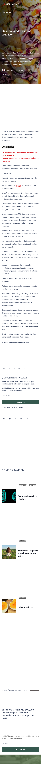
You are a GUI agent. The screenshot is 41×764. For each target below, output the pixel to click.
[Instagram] (4, 419)
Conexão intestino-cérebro (27, 498)
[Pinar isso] (19, 368)
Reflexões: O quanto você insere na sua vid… (28, 553)
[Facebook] (10, 419)
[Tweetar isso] (9, 368)
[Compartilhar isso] (4, 368)
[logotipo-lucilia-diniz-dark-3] (10, 4)
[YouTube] (21, 419)
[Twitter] (15, 419)
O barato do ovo (26, 607)
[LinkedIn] (27, 419)
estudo (18, 185)
